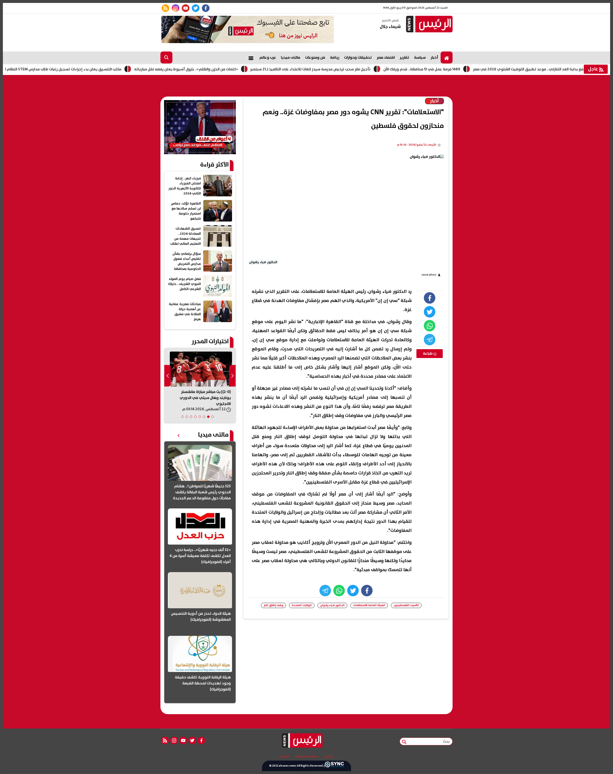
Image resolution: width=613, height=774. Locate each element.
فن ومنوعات (315, 57)
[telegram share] (429, 339)
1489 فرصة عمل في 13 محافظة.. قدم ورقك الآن (448, 69)
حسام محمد (428, 274)
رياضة (334, 57)
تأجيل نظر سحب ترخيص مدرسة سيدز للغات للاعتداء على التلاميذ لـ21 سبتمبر (337, 69)
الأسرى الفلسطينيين (406, 605)
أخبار (434, 57)
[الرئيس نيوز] (429, 24)
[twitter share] (429, 312)
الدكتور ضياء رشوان (332, 605)
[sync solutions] (334, 766)
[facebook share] (429, 298)
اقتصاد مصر (386, 57)
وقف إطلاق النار (273, 605)
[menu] (251, 57)
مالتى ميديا (290, 57)
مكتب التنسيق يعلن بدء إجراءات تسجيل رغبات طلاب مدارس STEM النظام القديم (85, 69)
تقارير (404, 57)
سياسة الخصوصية (306, 756)
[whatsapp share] (429, 325)
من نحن (328, 756)
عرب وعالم (267, 57)
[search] (166, 57)
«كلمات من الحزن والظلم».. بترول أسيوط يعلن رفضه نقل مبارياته (213, 69)
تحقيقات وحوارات (358, 57)
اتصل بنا (285, 756)
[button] (212, 416)
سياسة (420, 57)
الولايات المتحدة (302, 605)
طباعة (428, 353)
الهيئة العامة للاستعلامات (369, 605)
